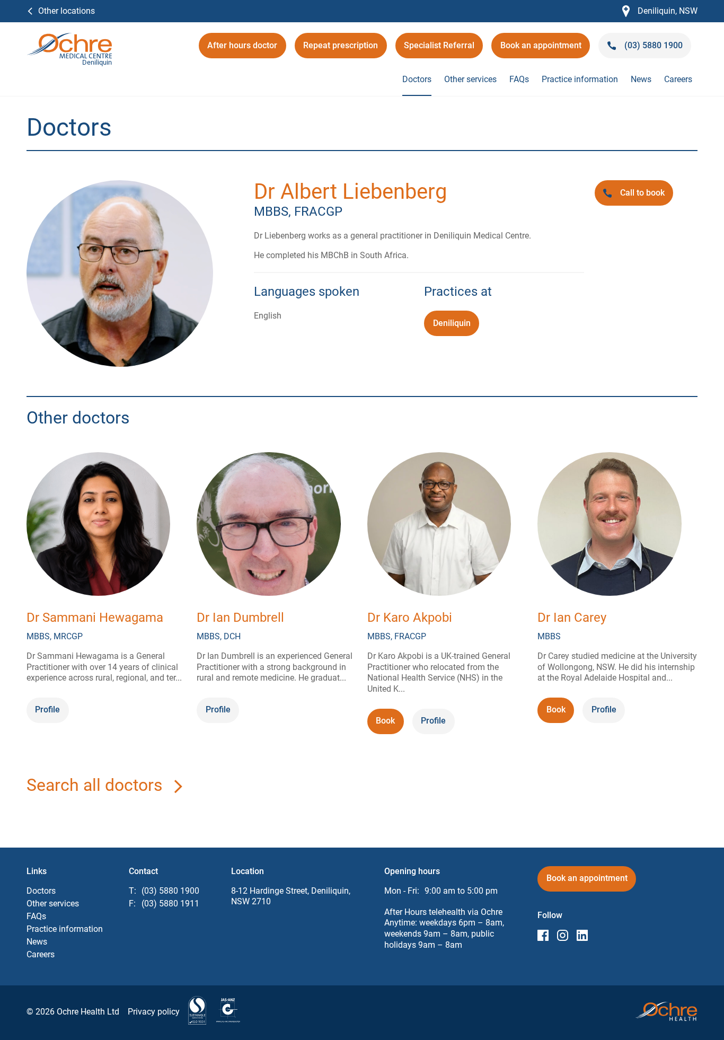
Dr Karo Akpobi (409, 617)
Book (389, 724)
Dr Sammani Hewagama (95, 617)
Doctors (416, 79)
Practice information (580, 79)
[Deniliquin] (69, 38)
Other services (470, 79)
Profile (47, 709)
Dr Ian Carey (571, 617)
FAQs (519, 79)
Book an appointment (540, 49)
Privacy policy (154, 1012)
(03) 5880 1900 (170, 891)
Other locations (66, 11)
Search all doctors (95, 785)
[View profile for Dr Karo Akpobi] (439, 525)
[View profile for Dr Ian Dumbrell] (268, 525)
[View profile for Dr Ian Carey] (609, 525)
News (641, 79)
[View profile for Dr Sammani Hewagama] (98, 525)
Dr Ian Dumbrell (240, 617)
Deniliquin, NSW (659, 11)
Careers (678, 79)
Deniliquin (452, 323)
